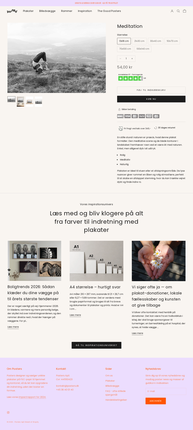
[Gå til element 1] (11, 99)
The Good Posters (109, 11)
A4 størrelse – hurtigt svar (95, 287)
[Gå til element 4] (39, 101)
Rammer (66, 11)
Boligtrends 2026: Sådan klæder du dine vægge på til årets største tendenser (33, 292)
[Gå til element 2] (20, 101)
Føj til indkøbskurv (151, 90)
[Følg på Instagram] (8, 412)
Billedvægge (47, 11)
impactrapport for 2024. (32, 397)
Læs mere (13, 326)
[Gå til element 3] (29, 101)
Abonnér (156, 400)
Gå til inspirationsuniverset (96, 345)
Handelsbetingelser (116, 399)
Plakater (28, 11)
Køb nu (151, 98)
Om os (109, 375)
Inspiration (85, 11)
